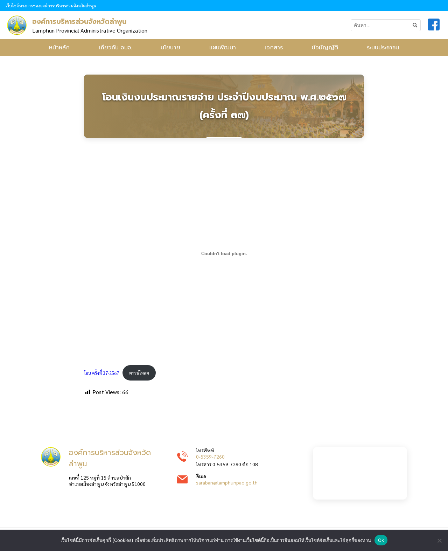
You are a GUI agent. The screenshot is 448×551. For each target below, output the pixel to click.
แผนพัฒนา (222, 47)
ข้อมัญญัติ (325, 47)
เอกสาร (274, 47)
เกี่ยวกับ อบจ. (115, 47)
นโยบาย (170, 47)
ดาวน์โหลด (139, 373)
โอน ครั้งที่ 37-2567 (101, 373)
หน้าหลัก (59, 47)
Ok (381, 540)
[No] (439, 540)
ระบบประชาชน (383, 47)
